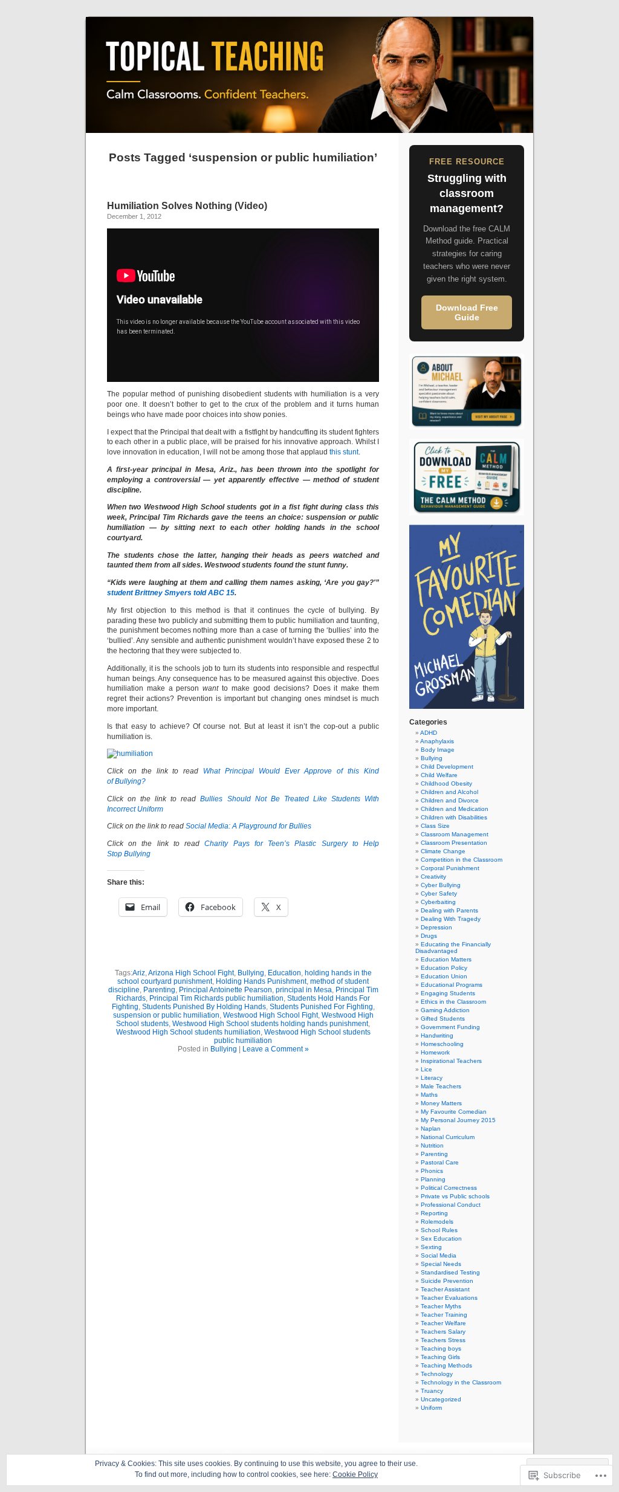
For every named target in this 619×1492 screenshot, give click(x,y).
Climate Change (443, 851)
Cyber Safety (439, 893)
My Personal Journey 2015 (458, 1120)
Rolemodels (437, 1221)
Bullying (251, 973)
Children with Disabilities (454, 817)
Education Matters (446, 959)
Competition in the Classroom (461, 859)
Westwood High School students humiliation (188, 1032)
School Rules (439, 1230)
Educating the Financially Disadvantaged (453, 947)
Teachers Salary (443, 1331)
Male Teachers (441, 1086)
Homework (435, 1052)
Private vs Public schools (455, 1196)
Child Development (447, 766)
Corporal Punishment (450, 868)
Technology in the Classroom (461, 1382)
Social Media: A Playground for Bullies (248, 826)
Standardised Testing (450, 1272)
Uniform (431, 1407)
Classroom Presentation (454, 842)
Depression (436, 927)
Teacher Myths (441, 1306)
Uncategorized (441, 1399)
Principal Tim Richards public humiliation (216, 998)
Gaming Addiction (445, 1010)
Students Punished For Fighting (321, 1007)
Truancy (432, 1390)
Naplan (431, 1128)
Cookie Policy (355, 1474)
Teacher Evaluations (449, 1297)
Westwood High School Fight (270, 1015)
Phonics (432, 1170)
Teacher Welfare (443, 1323)
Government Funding (450, 1027)
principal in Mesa (304, 990)
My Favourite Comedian (454, 1111)
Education (284, 973)
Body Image (438, 749)
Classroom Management (454, 834)
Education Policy (444, 967)
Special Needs (441, 1264)
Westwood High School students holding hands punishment (270, 1023)
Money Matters (441, 1103)
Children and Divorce (450, 800)
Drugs (429, 935)
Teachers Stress (443, 1340)
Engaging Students (448, 993)
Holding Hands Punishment (261, 981)
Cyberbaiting (438, 902)
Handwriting (437, 1035)
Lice (426, 1069)
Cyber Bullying (441, 885)
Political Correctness (449, 1187)
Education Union (444, 976)
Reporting (434, 1213)
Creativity (433, 876)
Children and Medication (454, 809)
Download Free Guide (467, 312)
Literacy (431, 1077)
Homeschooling (442, 1044)
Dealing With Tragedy (451, 919)
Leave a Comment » (275, 1049)
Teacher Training (444, 1314)
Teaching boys (441, 1348)
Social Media (438, 1255)
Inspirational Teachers (451, 1061)
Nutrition (432, 1145)
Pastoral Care (440, 1162)
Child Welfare (439, 775)
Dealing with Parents (449, 910)
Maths (429, 1094)
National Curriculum (448, 1137)
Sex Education (441, 1238)
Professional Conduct (451, 1204)
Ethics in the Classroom (453, 1001)
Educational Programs (451, 984)
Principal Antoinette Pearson (225, 990)
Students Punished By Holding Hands (204, 1007)
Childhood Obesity (446, 783)
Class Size (435, 825)
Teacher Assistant (445, 1289)
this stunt (343, 452)
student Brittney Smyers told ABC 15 (171, 593)
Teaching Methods (446, 1365)
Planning (433, 1179)
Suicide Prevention (447, 1280)
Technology (437, 1374)
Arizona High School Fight (191, 973)
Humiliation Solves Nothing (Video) (187, 206)
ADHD (428, 732)
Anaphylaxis (437, 741)
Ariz (138, 973)
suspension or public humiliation (166, 1015)
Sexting (431, 1247)
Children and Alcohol (449, 792)
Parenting (159, 990)
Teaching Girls (440, 1357)
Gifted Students (443, 1018)
